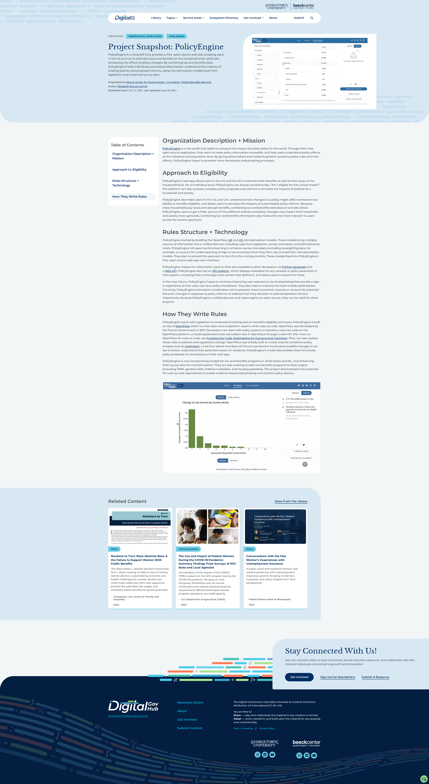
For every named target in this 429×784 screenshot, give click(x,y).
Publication (115, 36)
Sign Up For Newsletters (337, 677)
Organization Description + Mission (133, 156)
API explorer (220, 271)
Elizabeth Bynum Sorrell (132, 86)
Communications (188, 549)
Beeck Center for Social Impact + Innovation (153, 82)
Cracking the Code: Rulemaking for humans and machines (247, 338)
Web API (171, 271)
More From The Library (291, 501)
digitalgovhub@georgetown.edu (128, 715)
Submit (299, 17)
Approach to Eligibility (129, 169)
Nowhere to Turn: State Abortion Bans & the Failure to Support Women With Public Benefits (139, 560)
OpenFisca (182, 326)
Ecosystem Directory (224, 17)
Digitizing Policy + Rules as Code (145, 36)
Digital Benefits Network (196, 82)
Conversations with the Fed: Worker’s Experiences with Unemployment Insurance (266, 560)
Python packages (294, 267)
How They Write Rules (129, 196)
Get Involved (252, 17)
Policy (114, 549)
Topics (170, 17)
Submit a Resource (375, 677)
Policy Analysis (176, 36)
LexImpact (192, 346)
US (241, 240)
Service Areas (192, 17)
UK (230, 240)
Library (156, 17)
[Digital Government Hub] (125, 17)
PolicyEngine (171, 148)
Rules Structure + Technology (125, 183)
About (273, 17)
